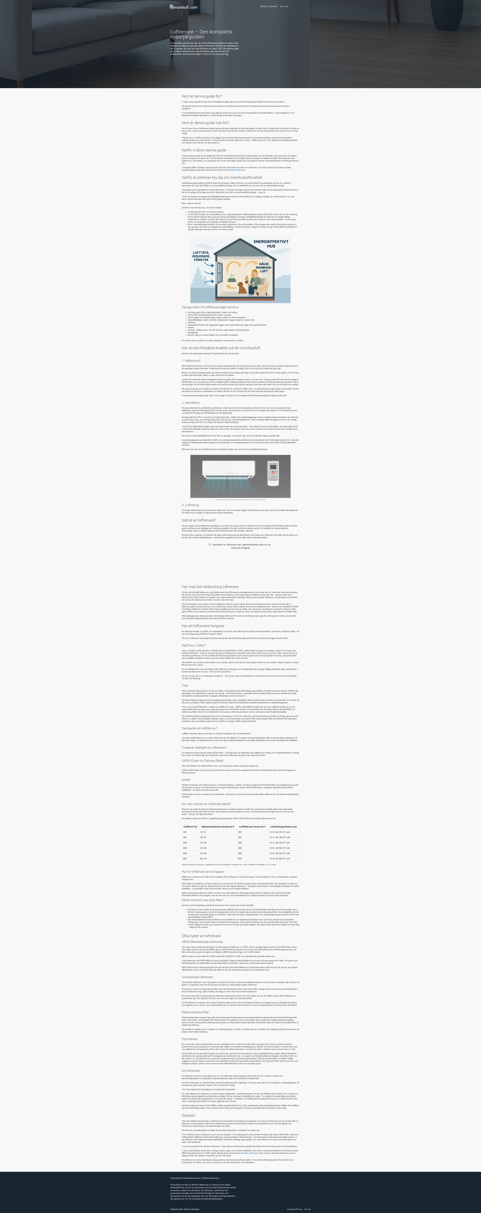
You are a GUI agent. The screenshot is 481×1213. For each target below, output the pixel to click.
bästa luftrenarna (238, 170)
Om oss (284, 6)
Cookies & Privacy (294, 1209)
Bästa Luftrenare (268, 6)
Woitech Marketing (191, 1209)
